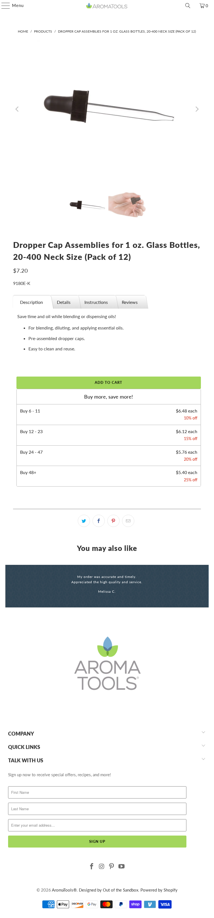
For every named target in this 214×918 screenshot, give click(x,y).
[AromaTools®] (107, 5)
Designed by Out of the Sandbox (108, 889)
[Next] (196, 109)
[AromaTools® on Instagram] (102, 866)
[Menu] (3, 5)
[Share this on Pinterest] (113, 521)
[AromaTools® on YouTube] (122, 866)
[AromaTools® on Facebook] (92, 866)
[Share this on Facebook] (99, 521)
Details (63, 302)
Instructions (96, 302)
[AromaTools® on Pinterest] (112, 866)
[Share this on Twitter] (84, 521)
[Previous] (17, 109)
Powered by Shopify (158, 889)
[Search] (188, 5)
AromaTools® (64, 889)
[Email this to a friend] (128, 521)
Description (31, 302)
